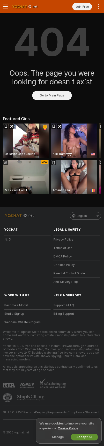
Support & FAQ (63, 305)
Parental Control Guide (69, 273)
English (82, 216)
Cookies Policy (64, 265)
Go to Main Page (52, 95)
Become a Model (16, 305)
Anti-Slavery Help (65, 282)
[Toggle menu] (5, 6)
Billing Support (63, 313)
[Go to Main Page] (31, 6)
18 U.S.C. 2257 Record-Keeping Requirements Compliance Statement (51, 412)
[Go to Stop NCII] (31, 398)
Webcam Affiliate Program (22, 322)
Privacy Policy (63, 239)
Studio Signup (14, 313)
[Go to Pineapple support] (8, 397)
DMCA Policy (62, 256)
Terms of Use (62, 248)
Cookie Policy (68, 428)
